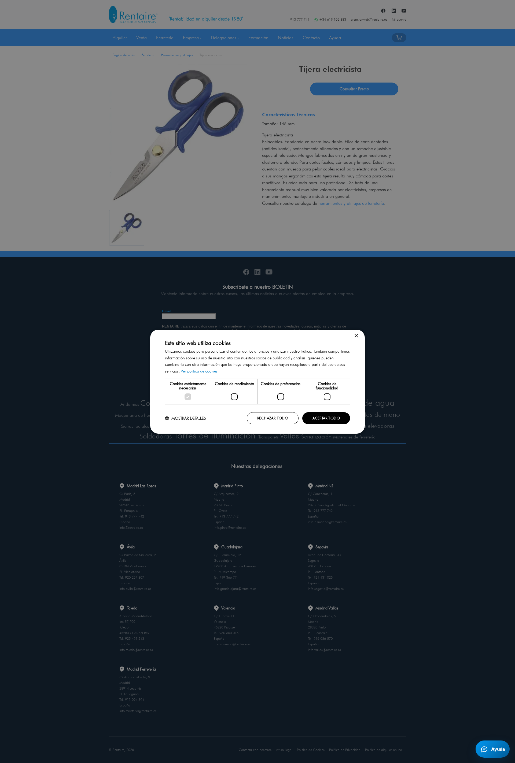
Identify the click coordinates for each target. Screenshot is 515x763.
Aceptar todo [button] (326, 418)
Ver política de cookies (199, 371)
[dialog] (257, 381)
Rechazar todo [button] (272, 418)
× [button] (356, 336)
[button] (185, 418)
